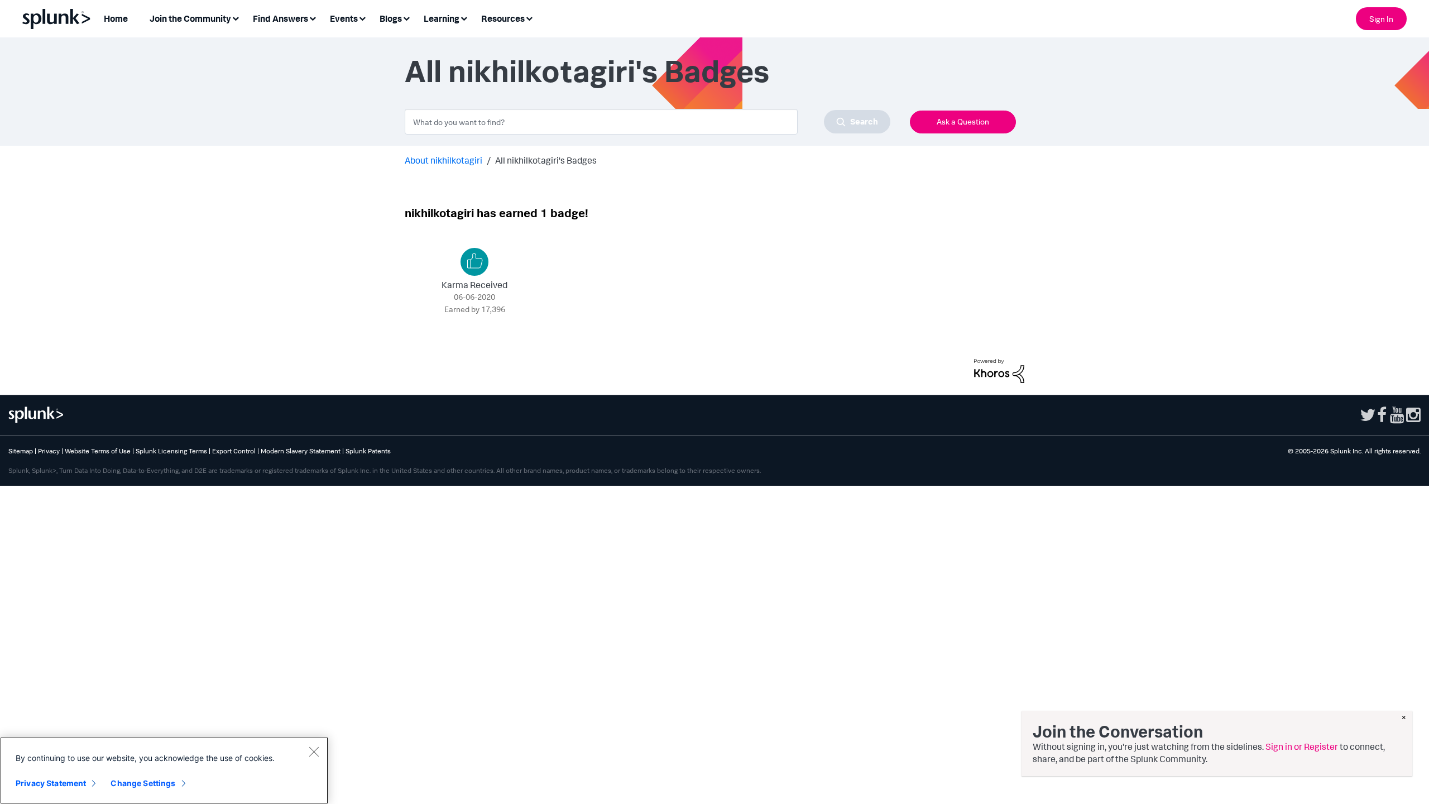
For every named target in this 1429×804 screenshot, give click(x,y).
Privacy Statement (51, 783)
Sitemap (20, 451)
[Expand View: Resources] (529, 18)
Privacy (49, 451)
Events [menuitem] (344, 18)
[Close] (313, 751)
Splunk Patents (368, 451)
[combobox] (647, 122)
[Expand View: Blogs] (406, 18)
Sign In (1381, 18)
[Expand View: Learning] (463, 18)
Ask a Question (963, 121)
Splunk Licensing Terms (171, 451)
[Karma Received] (474, 262)
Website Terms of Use (98, 451)
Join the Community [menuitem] (190, 18)
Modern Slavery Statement (301, 451)
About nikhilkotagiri (443, 160)
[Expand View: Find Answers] (312, 18)
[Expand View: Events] (362, 18)
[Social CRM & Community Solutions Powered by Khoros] (999, 369)
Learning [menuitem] (441, 18)
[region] (164, 770)
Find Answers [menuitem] (280, 18)
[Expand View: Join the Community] (235, 18)
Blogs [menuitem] (391, 18)
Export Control (234, 451)
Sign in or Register (1301, 746)
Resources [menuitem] (503, 18)
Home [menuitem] (116, 18)
